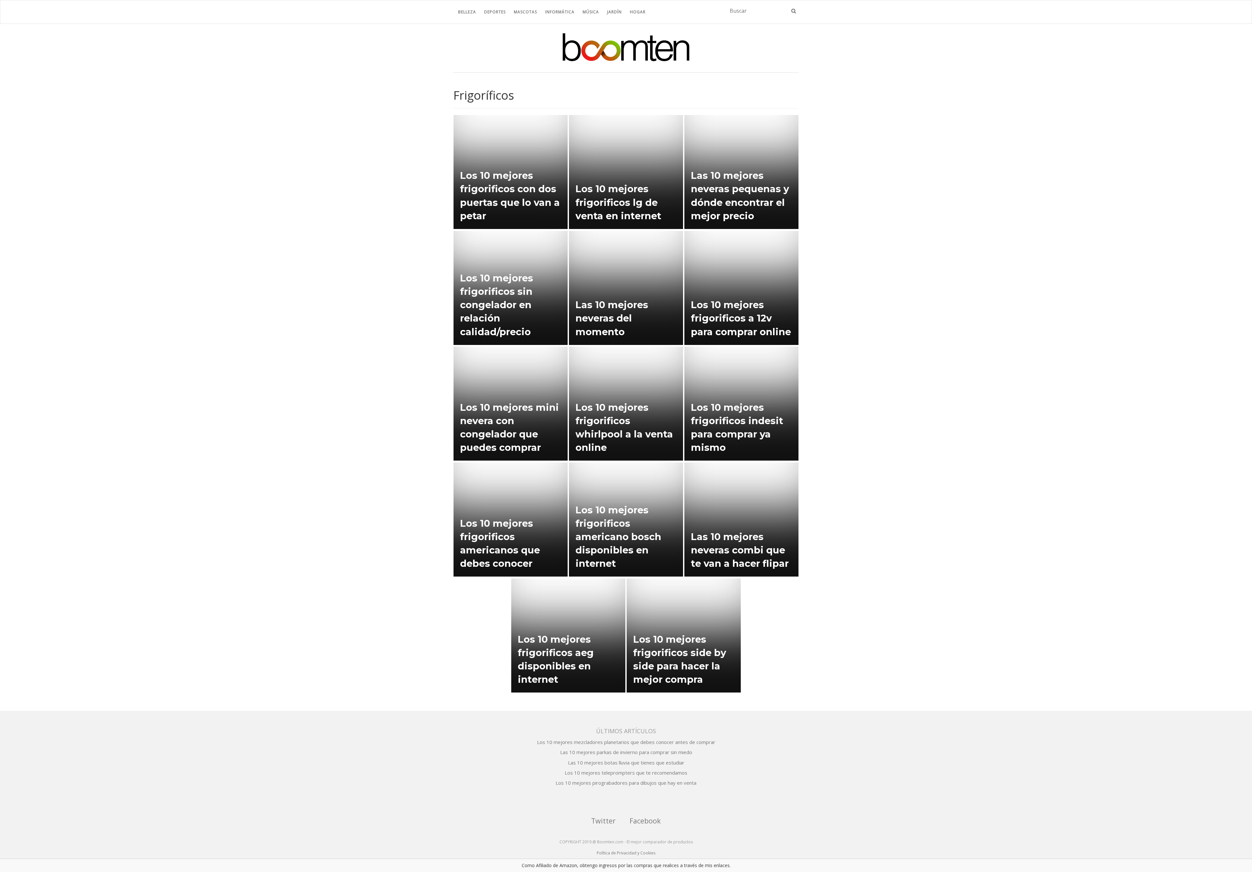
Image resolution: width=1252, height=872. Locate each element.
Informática (559, 12)
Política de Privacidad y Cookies (626, 853)
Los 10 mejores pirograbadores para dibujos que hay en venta (626, 782)
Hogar (638, 12)
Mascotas (525, 12)
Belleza (467, 12)
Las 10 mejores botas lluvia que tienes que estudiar (626, 762)
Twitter (603, 820)
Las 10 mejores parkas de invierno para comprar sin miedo (626, 752)
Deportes (495, 12)
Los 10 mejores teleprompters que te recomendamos (626, 772)
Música (591, 12)
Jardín (614, 12)
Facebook (645, 820)
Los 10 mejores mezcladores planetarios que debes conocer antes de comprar (626, 742)
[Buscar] (794, 11)
